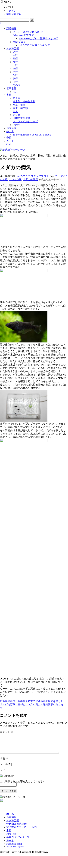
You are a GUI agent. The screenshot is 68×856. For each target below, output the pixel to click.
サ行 (15, 58)
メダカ (16, 114)
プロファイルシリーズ (25, 121)
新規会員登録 (14, 14)
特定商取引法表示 (16, 823)
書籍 (8, 94)
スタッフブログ (40, 176)
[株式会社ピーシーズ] (12, 149)
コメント (6, 732)
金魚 (15, 111)
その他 (16, 85)
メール (5, 764)
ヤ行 (15, 75)
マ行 (15, 72)
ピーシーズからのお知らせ (28, 31)
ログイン (11, 10)
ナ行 (15, 65)
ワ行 (15, 82)
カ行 (15, 55)
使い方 (10, 131)
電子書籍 (11, 88)
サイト (4, 770)
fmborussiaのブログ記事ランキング (38, 38)
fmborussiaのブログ (23, 35)
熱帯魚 (16, 98)
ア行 (15, 52)
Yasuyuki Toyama (15, 846)
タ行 (15, 62)
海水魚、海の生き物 (24, 101)
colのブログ (19, 42)
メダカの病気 (30, 179)
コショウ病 (15, 179)
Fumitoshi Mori (14, 843)
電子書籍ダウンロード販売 (21, 827)
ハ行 (15, 68)
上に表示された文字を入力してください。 (24, 781)
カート (10, 840)
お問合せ (11, 128)
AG (14, 91)
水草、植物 (19, 104)
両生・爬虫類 (20, 108)
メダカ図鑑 (12, 48)
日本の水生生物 (21, 118)
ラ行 (15, 78)
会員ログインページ (17, 837)
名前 (4, 758)
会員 (8, 137)
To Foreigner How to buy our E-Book (32, 134)
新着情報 (11, 28)
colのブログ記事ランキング (34, 45)
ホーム (10, 813)
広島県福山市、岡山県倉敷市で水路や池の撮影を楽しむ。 (33, 701)
